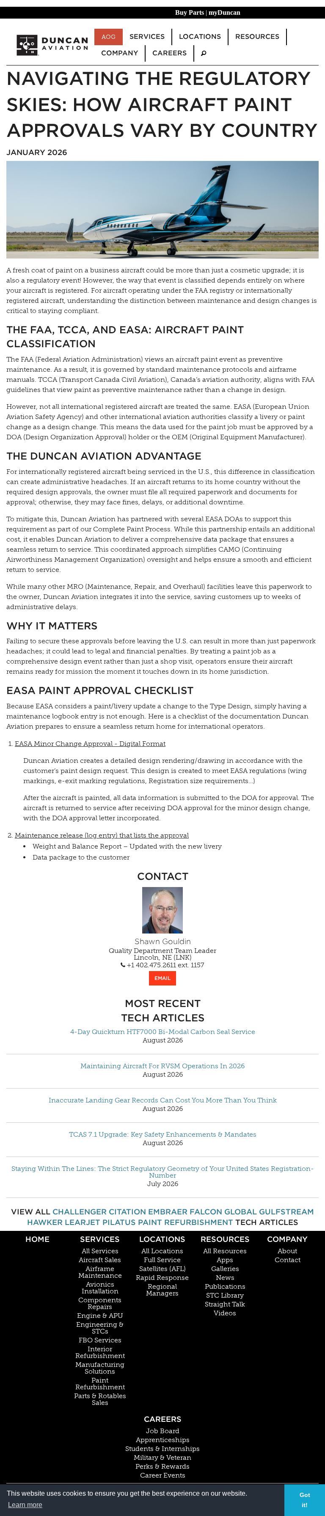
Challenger (79, 1211)
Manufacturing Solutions (99, 1368)
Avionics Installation (100, 1288)
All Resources (225, 1251)
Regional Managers (162, 1290)
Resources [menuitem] (257, 37)
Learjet (82, 1222)
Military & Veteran (162, 1457)
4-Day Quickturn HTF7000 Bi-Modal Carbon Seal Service (162, 1032)
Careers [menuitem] (169, 53)
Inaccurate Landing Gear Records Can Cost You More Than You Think (163, 1100)
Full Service (162, 1260)
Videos (225, 1313)
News (225, 1277)
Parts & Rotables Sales (100, 1399)
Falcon (206, 1211)
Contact (287, 1260)
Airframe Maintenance (100, 1272)
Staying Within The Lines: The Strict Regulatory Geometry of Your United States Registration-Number (162, 1172)
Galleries (225, 1269)
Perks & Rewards (162, 1466)
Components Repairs (99, 1303)
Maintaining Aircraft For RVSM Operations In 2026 (162, 1066)
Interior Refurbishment (100, 1352)
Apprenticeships (163, 1440)
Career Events (162, 1475)
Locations (162, 1239)
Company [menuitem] (119, 53)
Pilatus (119, 1222)
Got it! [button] (305, 1500)
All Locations (162, 1251)
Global (240, 1211)
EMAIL (162, 978)
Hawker (45, 1222)
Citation (127, 1211)
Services (100, 1239)
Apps (225, 1260)
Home (37, 1239)
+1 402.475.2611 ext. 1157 (164, 965)
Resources (225, 1239)
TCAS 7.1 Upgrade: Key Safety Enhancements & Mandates (162, 1134)
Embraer (167, 1211)
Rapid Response (162, 1277)
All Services (100, 1251)
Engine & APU (100, 1315)
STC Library (225, 1295)
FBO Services (100, 1340)
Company (287, 1239)
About (287, 1251)
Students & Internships (162, 1448)
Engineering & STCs (100, 1328)
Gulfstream (286, 1211)
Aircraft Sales (100, 1260)
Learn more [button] (25, 1504)
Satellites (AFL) (162, 1269)
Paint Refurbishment (185, 1222)
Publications (225, 1286)
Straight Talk (225, 1304)
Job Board (162, 1431)
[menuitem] (203, 53)
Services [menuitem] (147, 37)
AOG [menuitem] (109, 37)
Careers (163, 1419)
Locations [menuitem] (200, 37)
